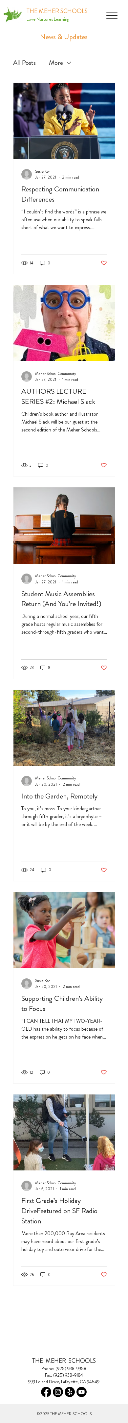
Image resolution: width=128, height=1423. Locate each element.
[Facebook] (46, 1392)
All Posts (24, 62)
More (56, 62)
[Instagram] (58, 1392)
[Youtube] (81, 1392)
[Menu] (112, 15)
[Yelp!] (70, 1392)
